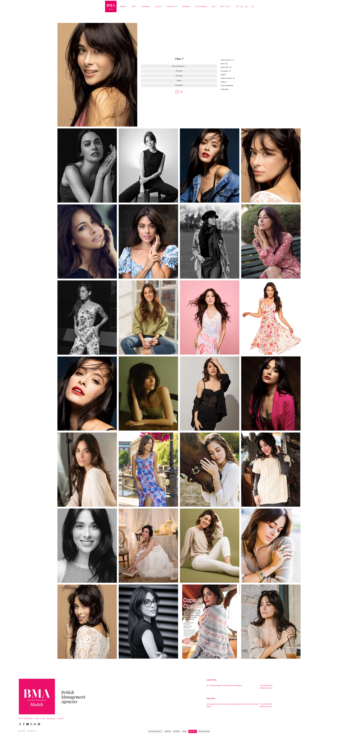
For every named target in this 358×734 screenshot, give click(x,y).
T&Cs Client (21, 731)
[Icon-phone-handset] (242, 6)
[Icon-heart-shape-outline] (237, 6)
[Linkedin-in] (35, 724)
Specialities (171, 6)
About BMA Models (26, 719)
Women (122, 6)
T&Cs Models (31, 731)
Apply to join (225, 6)
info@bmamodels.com (266, 688)
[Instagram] (20, 724)
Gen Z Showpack (201, 6)
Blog (213, 6)
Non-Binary (146, 6)
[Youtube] (27, 724)
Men (133, 6)
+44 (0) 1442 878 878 (266, 704)
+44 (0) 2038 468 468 (266, 686)
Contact (60, 719)
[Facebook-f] (24, 724)
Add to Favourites (154, 731)
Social (157, 6)
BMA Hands (186, 6)
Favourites (51, 719)
